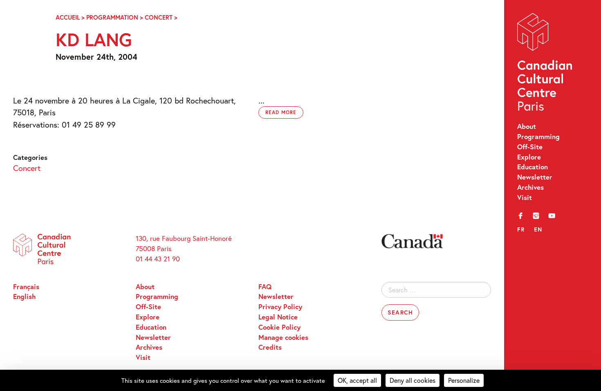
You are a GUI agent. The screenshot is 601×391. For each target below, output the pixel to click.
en (538, 229)
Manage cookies (283, 337)
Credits (270, 347)
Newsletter (534, 177)
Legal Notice (278, 316)
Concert (159, 17)
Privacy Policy (280, 306)
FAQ (264, 286)
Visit (524, 197)
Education (532, 166)
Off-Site (530, 146)
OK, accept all (357, 380)
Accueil (68, 17)
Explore (529, 157)
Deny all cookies (412, 380)
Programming (538, 136)
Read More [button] (280, 112)
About (526, 126)
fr (521, 229)
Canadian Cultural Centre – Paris (545, 64)
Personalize (464, 380)
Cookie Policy (279, 327)
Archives (530, 187)
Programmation (112, 17)
